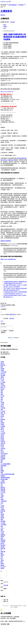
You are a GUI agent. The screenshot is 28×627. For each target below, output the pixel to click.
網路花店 (3, 487)
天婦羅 (2, 402)
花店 (2, 485)
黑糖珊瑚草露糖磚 (5, 477)
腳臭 (2, 366)
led (1, 504)
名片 (4, 28)
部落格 (5, 26)
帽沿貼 (2, 363)
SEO (2, 484)
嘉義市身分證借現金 (6, 240)
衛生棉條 (3, 545)
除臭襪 (2, 368)
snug (2, 417)
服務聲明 (16, 607)
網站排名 (3, 482)
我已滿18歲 (3, 624)
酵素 (2, 450)
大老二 (2, 528)
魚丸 (2, 401)
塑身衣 (2, 563)
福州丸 (2, 406)
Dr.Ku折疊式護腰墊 (5, 464)
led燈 (2, 502)
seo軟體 (2, 481)
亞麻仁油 (3, 443)
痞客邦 (11, 314)
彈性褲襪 (3, 521)
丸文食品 (3, 385)
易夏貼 (2, 377)
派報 (2, 494)
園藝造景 (3, 457)
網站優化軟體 (4, 479)
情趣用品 (3, 535)
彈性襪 (2, 517)
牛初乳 (2, 446)
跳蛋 (2, 538)
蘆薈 (2, 553)
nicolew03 (3, 306)
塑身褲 (2, 565)
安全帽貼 (3, 375)
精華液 (2, 555)
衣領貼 (2, 361)
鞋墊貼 (2, 384)
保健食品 (3, 441)
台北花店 (3, 492)
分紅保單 (3, 455)
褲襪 (2, 519)
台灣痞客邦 (6, 11)
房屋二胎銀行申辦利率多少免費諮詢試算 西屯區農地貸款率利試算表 (14, 36)
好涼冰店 (3, 373)
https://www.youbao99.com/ (7, 91)
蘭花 (2, 462)
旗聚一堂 (3, 387)
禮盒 (2, 394)
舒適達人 (3, 547)
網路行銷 (3, 548)
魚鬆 (2, 390)
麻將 (2, 526)
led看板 (2, 509)
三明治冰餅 (3, 372)
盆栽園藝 (3, 458)
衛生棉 (2, 543)
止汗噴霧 (3, 382)
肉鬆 (2, 392)
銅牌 (2, 497)
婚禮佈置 (3, 489)
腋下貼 (2, 378)
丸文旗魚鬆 (3, 524)
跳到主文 (3, 15)
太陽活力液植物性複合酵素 (7, 474)
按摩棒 (2, 536)
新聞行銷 (3, 551)
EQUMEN (3, 566)
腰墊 (2, 469)
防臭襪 (2, 370)
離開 (8, 624)
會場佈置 (3, 490)
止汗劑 (2, 380)
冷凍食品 (3, 407)
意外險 (2, 452)
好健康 (2, 440)
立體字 (2, 496)
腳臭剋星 (3, 365)
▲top (2, 321)
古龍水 (2, 560)
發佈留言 (3, 332)
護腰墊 (2, 470)
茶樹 (2, 556)
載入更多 (3, 323)
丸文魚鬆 (3, 523)
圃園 (2, 561)
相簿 (4, 25)
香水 (2, 558)
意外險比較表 (4, 453)
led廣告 (2, 505)
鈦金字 (2, 507)
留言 (14, 314)
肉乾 (2, 399)
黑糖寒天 (3, 476)
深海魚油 (3, 448)
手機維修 (3, 541)
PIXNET (6, 605)
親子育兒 (11, 318)
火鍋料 (2, 404)
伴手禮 (2, 396)
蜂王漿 (2, 445)
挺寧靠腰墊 (3, 465)
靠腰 (2, 467)
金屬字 (2, 499)
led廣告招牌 (4, 501)
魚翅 (2, 409)
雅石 (2, 460)
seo (1, 550)
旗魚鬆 (2, 389)
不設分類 (12, 22)
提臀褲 (2, 568)
